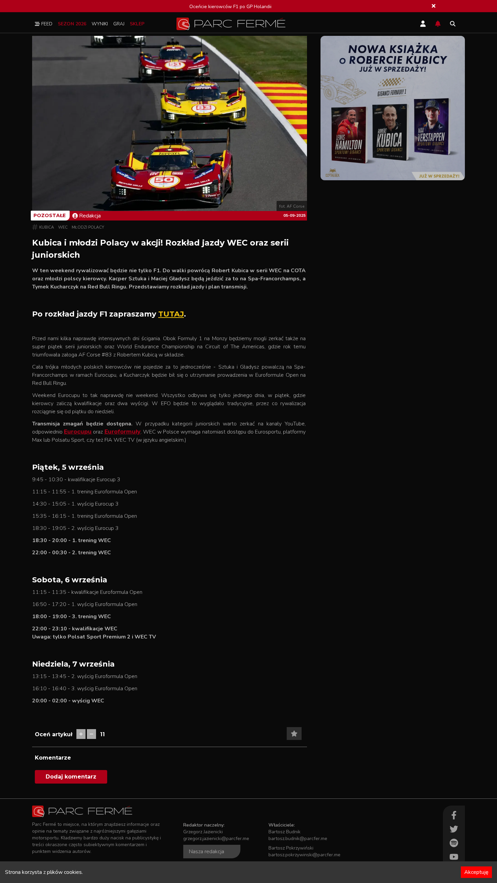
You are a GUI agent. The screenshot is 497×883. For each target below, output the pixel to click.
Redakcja (90, 215)
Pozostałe (49, 215)
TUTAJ (171, 314)
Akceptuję (476, 872)
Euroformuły (122, 431)
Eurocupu (78, 431)
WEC (63, 227)
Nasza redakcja (206, 851)
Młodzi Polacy (88, 227)
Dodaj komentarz (71, 776)
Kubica (46, 227)
